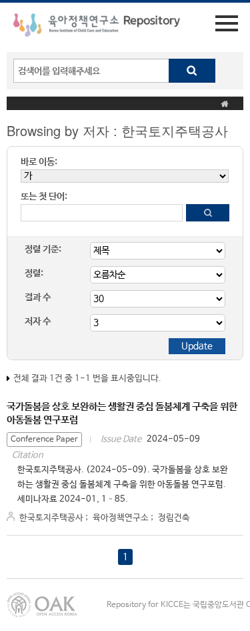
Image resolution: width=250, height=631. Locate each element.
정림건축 (174, 518)
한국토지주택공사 (51, 518)
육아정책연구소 (121, 518)
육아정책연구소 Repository (96, 27)
